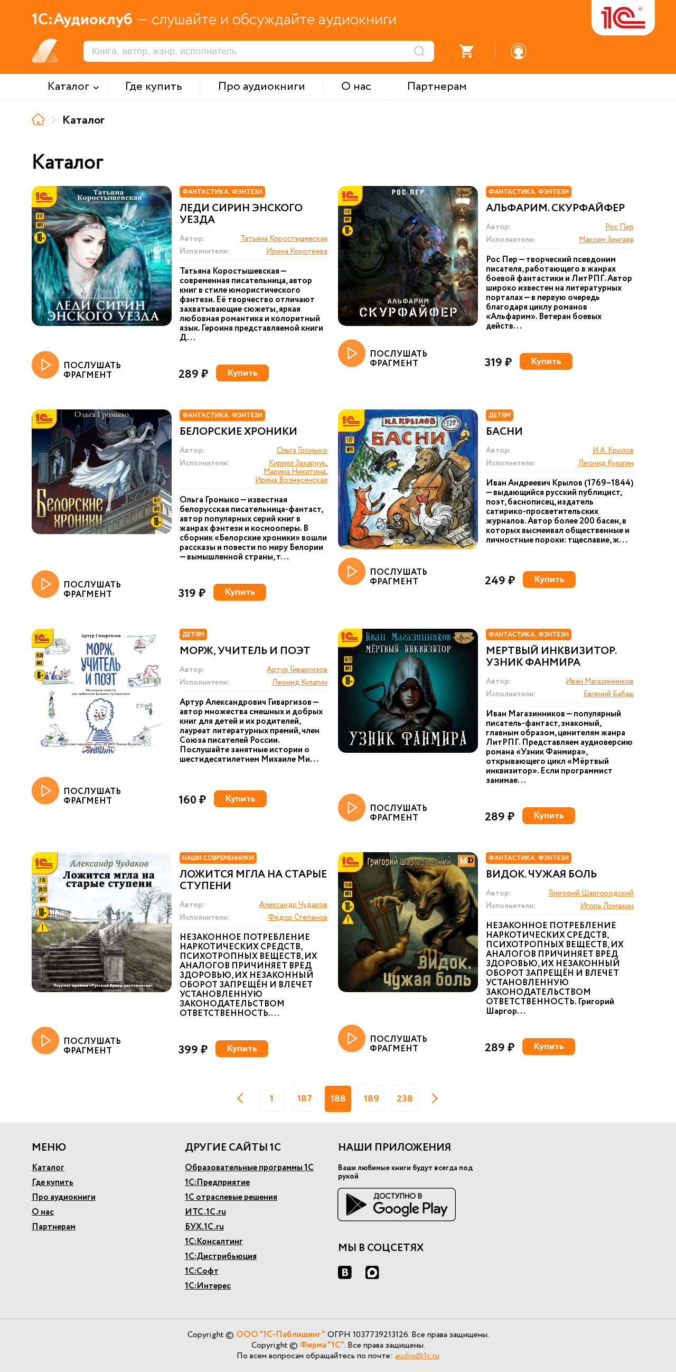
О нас (43, 1212)
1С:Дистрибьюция (221, 1256)
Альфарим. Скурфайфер (555, 208)
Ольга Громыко (302, 450)
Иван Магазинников (600, 681)
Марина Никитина (295, 472)
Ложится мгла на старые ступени (253, 880)
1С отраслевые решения (231, 1197)
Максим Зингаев (606, 240)
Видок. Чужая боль (541, 875)
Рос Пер (619, 227)
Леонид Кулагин (606, 463)
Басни (504, 432)
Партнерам (54, 1227)
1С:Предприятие (217, 1183)
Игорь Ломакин (607, 906)
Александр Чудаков (293, 905)
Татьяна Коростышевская (283, 239)
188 (338, 1099)
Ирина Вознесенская (291, 480)
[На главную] (38, 119)
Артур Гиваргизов (297, 670)
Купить (242, 373)
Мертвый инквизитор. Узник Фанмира (551, 657)
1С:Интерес (208, 1286)
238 (405, 1099)
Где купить (52, 1183)
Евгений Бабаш (609, 694)
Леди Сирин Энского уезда (241, 214)
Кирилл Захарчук (297, 463)
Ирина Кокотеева (296, 251)
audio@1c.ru (417, 1356)
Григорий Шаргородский (591, 893)
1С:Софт (202, 1271)
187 (304, 1099)
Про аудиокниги (64, 1197)
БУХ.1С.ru (204, 1227)
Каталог (48, 1168)
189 (371, 1099)
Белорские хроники (238, 432)
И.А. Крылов (613, 450)
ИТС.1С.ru (205, 1212)
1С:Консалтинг (214, 1242)
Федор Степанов (297, 917)
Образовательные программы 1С (249, 1168)
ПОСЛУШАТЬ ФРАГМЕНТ (92, 370)
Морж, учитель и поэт (245, 651)
